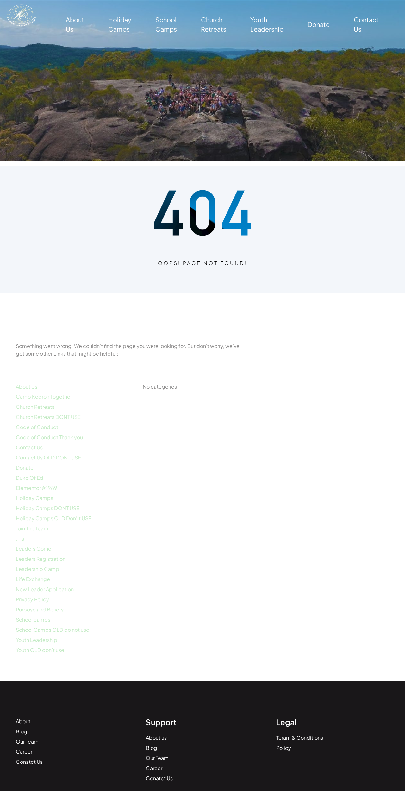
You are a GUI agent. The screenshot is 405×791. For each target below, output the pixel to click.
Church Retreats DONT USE (48, 417)
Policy (283, 747)
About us (156, 737)
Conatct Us (29, 761)
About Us (26, 386)
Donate (25, 467)
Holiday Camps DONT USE (47, 508)
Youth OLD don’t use (40, 650)
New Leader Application (45, 589)
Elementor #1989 (36, 487)
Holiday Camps (34, 498)
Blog (21, 731)
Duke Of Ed (29, 477)
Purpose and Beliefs (40, 609)
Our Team (27, 741)
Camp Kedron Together (44, 396)
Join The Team (32, 528)
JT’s (20, 538)
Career (24, 751)
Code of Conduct (37, 427)
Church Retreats (35, 406)
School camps (33, 619)
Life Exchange (33, 579)
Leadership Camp (37, 569)
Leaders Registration (40, 558)
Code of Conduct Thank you (49, 437)
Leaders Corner (34, 548)
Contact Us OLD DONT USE (48, 457)
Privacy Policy (32, 599)
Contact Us (29, 447)
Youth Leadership (36, 639)
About (23, 721)
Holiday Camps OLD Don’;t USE (53, 518)
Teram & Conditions (299, 737)
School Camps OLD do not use (52, 629)
